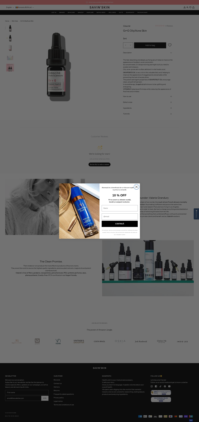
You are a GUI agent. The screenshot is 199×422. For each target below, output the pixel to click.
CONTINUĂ (119, 224)
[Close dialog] (136, 186)
